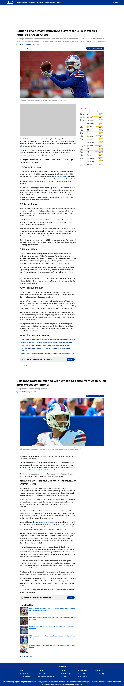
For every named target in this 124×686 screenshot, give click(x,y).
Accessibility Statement (46, 677)
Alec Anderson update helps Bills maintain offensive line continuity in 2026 (48, 339)
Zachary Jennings (25, 44)
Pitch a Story (42, 673)
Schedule (32, 2)
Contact (63, 670)
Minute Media (10, 681)
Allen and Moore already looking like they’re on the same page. (44, 470)
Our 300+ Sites (82, 670)
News (19, 2)
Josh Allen (28, 656)
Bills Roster (28, 366)
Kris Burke (22, 392)
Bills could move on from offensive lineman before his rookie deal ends (46, 342)
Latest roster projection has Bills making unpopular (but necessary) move (47, 353)
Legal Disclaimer (25, 677)
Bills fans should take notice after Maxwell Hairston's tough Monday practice (45, 349)
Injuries (52, 2)
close (48, 192)
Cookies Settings (82, 677)
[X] (113, 2)
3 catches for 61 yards (46, 522)
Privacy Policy (65, 673)
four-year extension (60, 176)
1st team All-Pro (59, 263)
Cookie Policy (99, 673)
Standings (40, 2)
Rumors (24, 2)
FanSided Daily (25, 673)
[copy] (30, 48)
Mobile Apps (99, 670)
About (22, 670)
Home (22, 366)
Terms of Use (81, 673)
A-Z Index (64, 677)
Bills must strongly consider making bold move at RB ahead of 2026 (45, 345)
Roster (47, 2)
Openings (41, 670)
